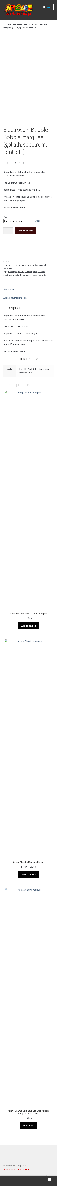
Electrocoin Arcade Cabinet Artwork (30, 265)
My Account (9, 1181)
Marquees (17, 24)
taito (43, 275)
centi (35, 271)
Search (28, 1181)
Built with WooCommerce (16, 1169)
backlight (12, 271)
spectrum (36, 275)
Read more (28, 1125)
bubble (28, 271)
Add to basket (26, 230)
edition (41, 271)
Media (6, 216)
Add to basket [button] (28, 625)
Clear (37, 220)
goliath (18, 275)
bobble (21, 271)
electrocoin (8, 275)
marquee (27, 275)
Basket (44, 1178)
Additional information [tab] (15, 297)
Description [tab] (9, 289)
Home (8, 24)
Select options (28, 874)
